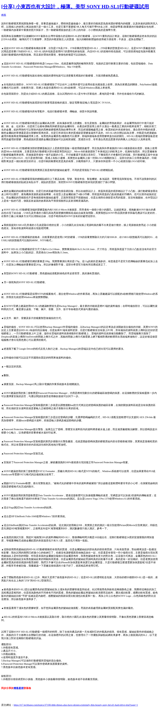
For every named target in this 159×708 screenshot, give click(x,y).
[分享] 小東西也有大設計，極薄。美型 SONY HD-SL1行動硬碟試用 (75, 6)
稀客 (3, 15)
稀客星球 (19, 688)
